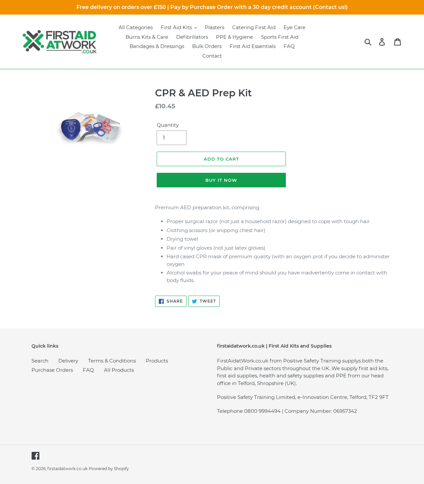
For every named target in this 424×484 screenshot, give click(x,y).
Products (157, 361)
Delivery (68, 361)
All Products (119, 370)
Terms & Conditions (112, 361)
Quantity (168, 125)
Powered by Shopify (109, 468)
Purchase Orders (52, 370)
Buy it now (221, 180)
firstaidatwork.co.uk (67, 468)
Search (39, 361)
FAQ (88, 370)
